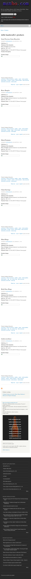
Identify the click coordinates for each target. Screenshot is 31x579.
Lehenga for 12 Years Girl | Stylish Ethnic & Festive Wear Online (14, 519)
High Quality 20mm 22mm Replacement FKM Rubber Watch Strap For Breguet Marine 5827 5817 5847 (15, 515)
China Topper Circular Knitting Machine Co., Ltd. (13, 486)
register (21, 84)
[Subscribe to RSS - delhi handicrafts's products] (1, 388)
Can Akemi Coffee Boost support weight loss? (12, 565)
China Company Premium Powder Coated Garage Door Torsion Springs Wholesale (14, 530)
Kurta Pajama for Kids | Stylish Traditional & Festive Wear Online (14, 522)
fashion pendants (18, 179)
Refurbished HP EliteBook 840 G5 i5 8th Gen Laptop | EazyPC (14, 509)
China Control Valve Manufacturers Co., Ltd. (12, 489)
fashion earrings (18, 229)
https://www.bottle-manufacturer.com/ (10, 402)
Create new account (8, 17)
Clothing (4, 394)
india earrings (13, 230)
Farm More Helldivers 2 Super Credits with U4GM (13, 555)
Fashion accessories (10, 394)
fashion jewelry (20, 379)
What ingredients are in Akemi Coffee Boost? (12, 542)
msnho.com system (10, 575)
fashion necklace (6, 339)
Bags (19, 394)
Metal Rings (5, 239)
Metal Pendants (6, 140)
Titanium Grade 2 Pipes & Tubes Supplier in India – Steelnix (15, 560)
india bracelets (13, 81)
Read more (13, 84)
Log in (2, 17)
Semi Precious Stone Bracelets (10, 39)
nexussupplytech (6, 478)
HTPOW (4, 476)
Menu (2, 25)
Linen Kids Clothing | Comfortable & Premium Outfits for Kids (15, 512)
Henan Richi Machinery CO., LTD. (10, 471)
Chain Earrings (5, 190)
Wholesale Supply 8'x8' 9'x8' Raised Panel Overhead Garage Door (15, 499)
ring (10, 279)
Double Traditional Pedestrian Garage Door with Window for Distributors (15, 526)
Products (6, 30)
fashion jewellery (25, 277)
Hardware (22, 394)
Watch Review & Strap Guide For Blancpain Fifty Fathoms (14, 552)
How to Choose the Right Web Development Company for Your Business (15, 545)
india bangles (13, 131)
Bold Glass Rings (6, 289)
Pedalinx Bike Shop (7, 468)
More (27, 491)
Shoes (16, 394)
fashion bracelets (18, 80)
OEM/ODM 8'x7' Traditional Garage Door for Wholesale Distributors (14, 503)
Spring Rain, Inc (6, 466)
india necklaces (14, 379)
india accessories (25, 80)
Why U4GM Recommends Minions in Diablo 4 (12, 557)
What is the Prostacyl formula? (9, 540)
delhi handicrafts (9, 41)
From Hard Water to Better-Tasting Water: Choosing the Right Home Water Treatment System (15, 549)
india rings (13, 280)
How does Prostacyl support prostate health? (12, 562)
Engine (9, 395)
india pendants (13, 181)
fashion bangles (17, 130)
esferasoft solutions (7, 473)
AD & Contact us (6, 450)
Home (2, 30)
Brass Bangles (5, 90)
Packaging (14, 395)
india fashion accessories (5, 81)
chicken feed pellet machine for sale (10, 506)
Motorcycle (5, 395)
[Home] (15, 4)
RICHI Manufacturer (7, 481)
